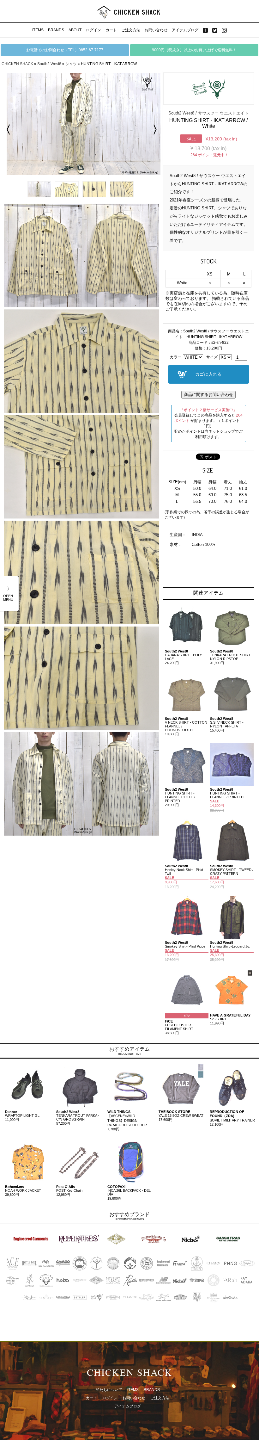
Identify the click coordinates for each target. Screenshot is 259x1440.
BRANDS (56, 30)
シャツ (71, 64)
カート (111, 30)
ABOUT (75, 30)
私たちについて (109, 1389)
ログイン (93, 30)
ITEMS (38, 30)
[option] (81, 124)
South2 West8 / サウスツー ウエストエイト (208, 113)
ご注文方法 (130, 30)
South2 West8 (49, 64)
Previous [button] (6, 130)
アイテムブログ (185, 30)
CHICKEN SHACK (17, 64)
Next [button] (157, 130)
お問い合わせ (156, 30)
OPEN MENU (8, 598)
